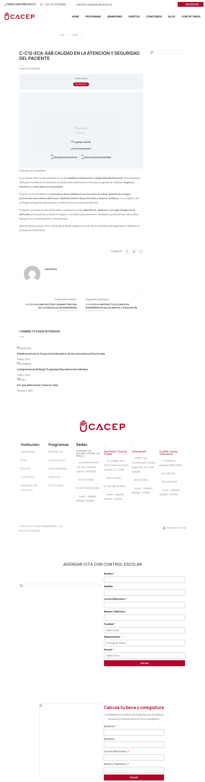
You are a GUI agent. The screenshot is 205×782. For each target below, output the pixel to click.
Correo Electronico (115, 751)
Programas (93, 16)
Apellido (108, 586)
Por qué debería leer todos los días (37, 385)
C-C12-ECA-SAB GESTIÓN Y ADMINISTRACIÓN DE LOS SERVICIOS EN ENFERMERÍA (51, 306)
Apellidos (109, 739)
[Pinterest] (141, 251)
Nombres (109, 726)
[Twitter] (134, 251)
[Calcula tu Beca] (196, 762)
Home (75, 16)
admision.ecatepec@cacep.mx (94, 4)
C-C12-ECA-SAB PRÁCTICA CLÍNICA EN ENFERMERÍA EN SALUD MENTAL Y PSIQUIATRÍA (111, 306)
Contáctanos (191, 16)
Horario (108, 649)
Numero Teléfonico (115, 764)
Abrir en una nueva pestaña (97, 157)
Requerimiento (112, 636)
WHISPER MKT (49, 526)
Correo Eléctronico (115, 599)
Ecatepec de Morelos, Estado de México (87, 453)
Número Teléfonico (114, 611)
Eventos (134, 16)
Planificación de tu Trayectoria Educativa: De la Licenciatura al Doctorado (61, 353)
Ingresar (192, 4)
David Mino (51, 269)
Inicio (62, 34)
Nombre (108, 573)
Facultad (109, 624)
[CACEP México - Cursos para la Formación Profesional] (20, 18)
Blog (171, 16)
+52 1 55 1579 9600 (55, 4)
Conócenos (154, 16)
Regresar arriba (176, 527)
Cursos (75, 34)
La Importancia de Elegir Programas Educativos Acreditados (52, 369)
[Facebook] (127, 251)
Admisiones (114, 16)
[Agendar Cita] (196, 751)
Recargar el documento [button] (65, 157)
